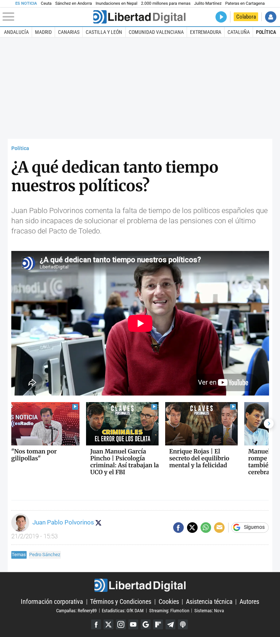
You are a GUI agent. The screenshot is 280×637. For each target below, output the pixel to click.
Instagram (121, 624)
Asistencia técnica (209, 601)
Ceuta (46, 3)
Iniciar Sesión (270, 17)
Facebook (96, 624)
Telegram (170, 624)
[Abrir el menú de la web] (47, 16)
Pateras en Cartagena (245, 3)
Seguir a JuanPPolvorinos (98, 522)
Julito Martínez (208, 3)
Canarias (68, 32)
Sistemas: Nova (209, 610)
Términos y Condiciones (120, 601)
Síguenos (254, 527)
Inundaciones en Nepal (116, 3)
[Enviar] (206, 527)
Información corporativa (52, 601)
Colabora (246, 16)
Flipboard (158, 624)
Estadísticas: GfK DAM (123, 610)
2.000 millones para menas (166, 3)
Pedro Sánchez (44, 554)
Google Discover (146, 624)
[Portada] (139, 17)
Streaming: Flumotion (169, 610)
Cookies (169, 601)
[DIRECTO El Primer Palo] (221, 17)
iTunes (183, 624)
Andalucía (16, 32)
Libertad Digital (139, 585)
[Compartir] (178, 527)
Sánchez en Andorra (73, 3)
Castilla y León (104, 32)
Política (266, 32)
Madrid (43, 32)
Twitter (108, 624)
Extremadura (205, 32)
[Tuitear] (192, 527)
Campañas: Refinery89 (76, 610)
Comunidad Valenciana (156, 32)
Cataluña (239, 32)
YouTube (133, 624)
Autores (249, 601)
